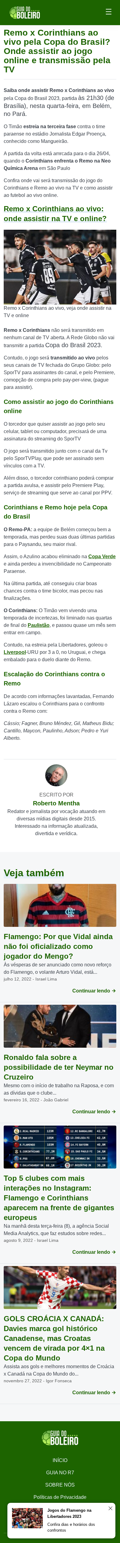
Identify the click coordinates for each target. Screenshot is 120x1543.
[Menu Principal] (108, 12)
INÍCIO (60, 1460)
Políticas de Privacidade (60, 1497)
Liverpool (15, 652)
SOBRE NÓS (60, 1484)
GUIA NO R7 (60, 1472)
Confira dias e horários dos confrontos (71, 1527)
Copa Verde (102, 556)
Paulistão (39, 625)
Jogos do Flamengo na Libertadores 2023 (69, 1513)
